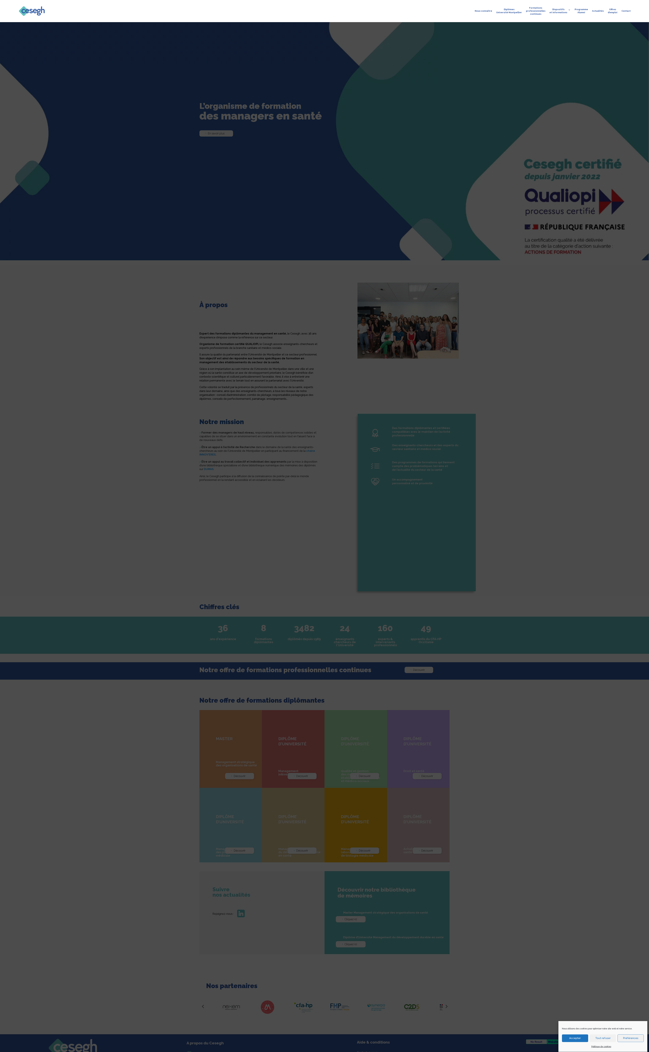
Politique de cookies (601, 1046)
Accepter (575, 1038)
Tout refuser (603, 1038)
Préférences (630, 1038)
